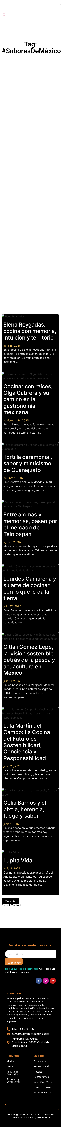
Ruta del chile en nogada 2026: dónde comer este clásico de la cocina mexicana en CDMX (32, 133)
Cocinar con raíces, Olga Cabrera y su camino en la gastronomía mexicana (28, 399)
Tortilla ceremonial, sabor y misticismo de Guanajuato (27, 463)
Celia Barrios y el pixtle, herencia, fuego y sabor (24, 809)
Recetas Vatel (41, 1066)
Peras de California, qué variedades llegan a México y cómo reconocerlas (30, 184)
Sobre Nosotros (42, 1092)
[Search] (4, 14)
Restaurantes (21, 59)
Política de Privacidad (13, 1073)
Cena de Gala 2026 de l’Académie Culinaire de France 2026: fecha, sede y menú (30, 79)
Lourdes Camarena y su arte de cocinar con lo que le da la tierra (29, 588)
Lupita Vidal (18, 860)
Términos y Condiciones (14, 1080)
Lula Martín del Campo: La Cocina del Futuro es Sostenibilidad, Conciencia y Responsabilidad (26, 741)
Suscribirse (14, 963)
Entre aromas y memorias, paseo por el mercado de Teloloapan (30, 524)
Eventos (11, 1066)
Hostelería (19, 168)
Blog (9, 59)
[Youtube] (53, 981)
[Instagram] (46, 981)
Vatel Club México (44, 1082)
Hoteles (38, 1071)
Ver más (10, 901)
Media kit (12, 1061)
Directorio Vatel (42, 1087)
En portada (21, 114)
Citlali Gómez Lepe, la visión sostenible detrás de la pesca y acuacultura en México (29, 660)
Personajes (40, 1061)
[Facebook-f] (39, 981)
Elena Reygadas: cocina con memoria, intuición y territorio (29, 331)
